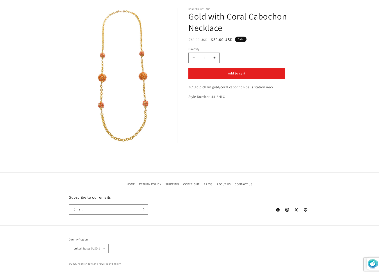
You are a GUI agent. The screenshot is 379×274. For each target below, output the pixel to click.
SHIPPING (172, 184)
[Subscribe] (143, 209)
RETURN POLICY (150, 184)
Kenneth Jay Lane (88, 263)
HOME (131, 184)
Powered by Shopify (109, 263)
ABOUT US (223, 184)
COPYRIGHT (191, 184)
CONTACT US (243, 184)
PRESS (208, 184)
